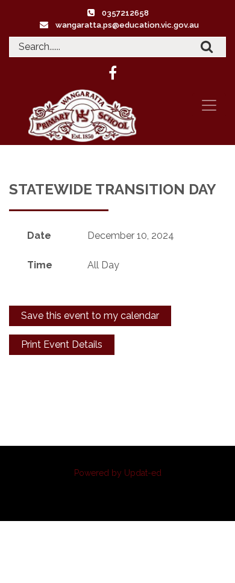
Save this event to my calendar (90, 315)
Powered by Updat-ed (117, 473)
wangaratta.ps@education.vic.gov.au (127, 24)
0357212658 (125, 12)
